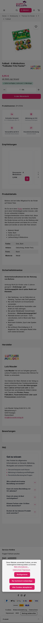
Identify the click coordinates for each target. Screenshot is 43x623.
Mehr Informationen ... (21, 567)
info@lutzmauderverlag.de (14, 417)
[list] (23, 168)
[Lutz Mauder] (35, 67)
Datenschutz (33, 610)
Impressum (10, 613)
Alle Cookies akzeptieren (22, 587)
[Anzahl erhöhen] (38, 89)
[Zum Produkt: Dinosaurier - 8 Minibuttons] (21, 167)
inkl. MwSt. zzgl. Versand (10, 79)
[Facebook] (18, 596)
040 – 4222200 (9, 558)
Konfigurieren (22, 574)
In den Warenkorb (21, 96)
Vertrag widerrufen (29, 613)
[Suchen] (17, 10)
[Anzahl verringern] (4, 89)
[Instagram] (22, 596)
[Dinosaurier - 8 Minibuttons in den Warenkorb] (27, 178)
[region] (21, 41)
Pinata (20, 209)
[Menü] (4, 10)
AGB (17, 613)
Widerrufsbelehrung (20, 610)
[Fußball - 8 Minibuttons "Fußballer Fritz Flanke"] (21, 41)
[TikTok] (25, 596)
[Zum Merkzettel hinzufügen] (36, 26)
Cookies (8, 610)
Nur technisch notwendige (22, 581)
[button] (7, 168)
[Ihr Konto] (34, 10)
